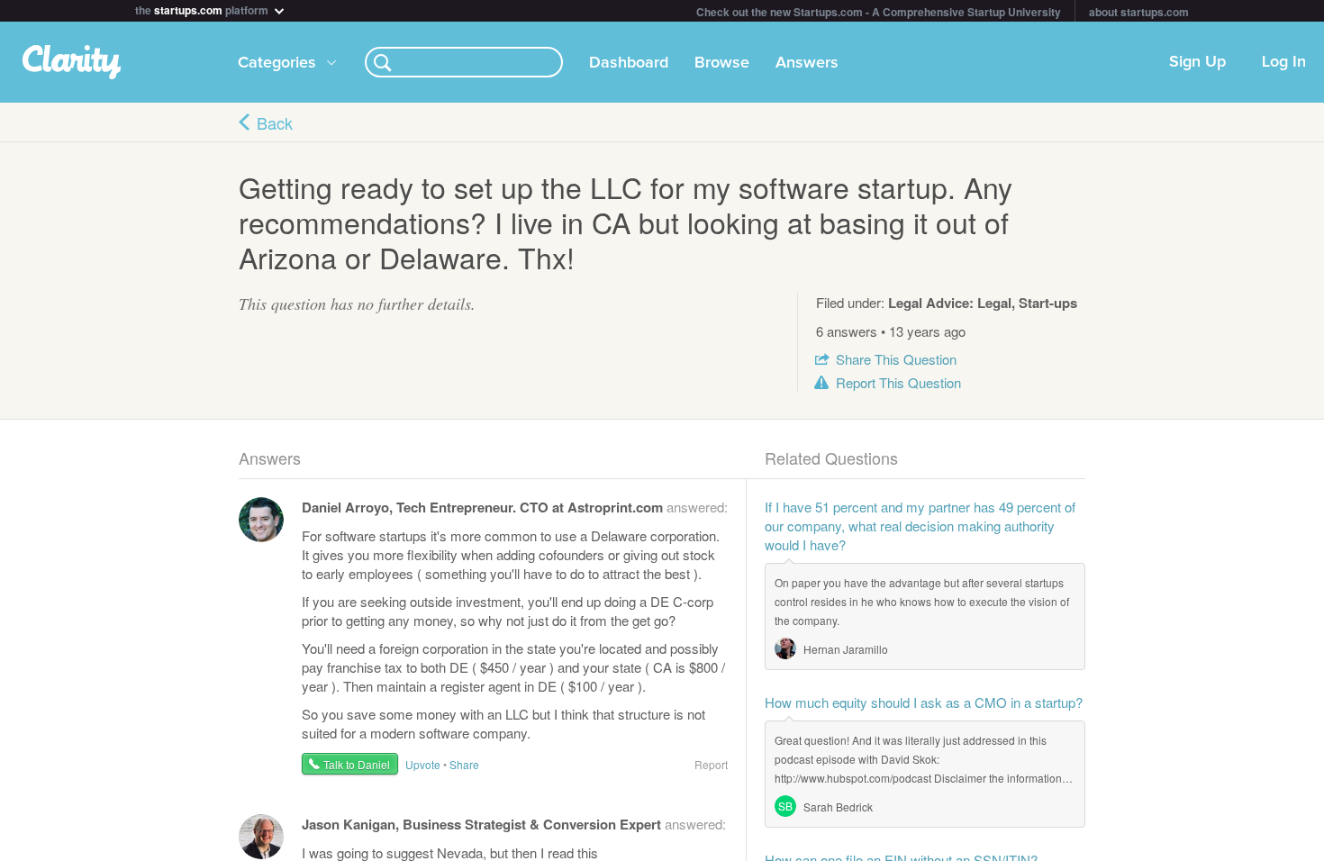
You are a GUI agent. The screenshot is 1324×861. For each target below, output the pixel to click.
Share (896, 358)
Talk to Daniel (356, 764)
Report (898, 382)
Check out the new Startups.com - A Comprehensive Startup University (878, 12)
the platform (203, 8)
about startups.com (1139, 12)
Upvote (422, 764)
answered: (515, 506)
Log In (1284, 62)
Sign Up (1197, 62)
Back (275, 122)
